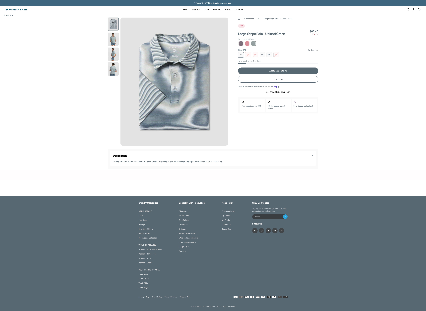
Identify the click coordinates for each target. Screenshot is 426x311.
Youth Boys (143, 287)
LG (255, 55)
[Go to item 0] (113, 24)
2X (269, 55)
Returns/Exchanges (187, 233)
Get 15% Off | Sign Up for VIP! (278, 92)
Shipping (182, 229)
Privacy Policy (143, 297)
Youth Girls (143, 283)
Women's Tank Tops (147, 254)
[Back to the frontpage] (239, 19)
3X (276, 55)
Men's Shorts (144, 233)
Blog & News (184, 247)
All (259, 19)
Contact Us (226, 224)
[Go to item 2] (113, 39)
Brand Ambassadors (187, 242)
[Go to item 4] (113, 69)
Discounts (183, 224)
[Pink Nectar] (247, 43)
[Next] (222, 87)
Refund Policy (157, 297)
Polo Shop (142, 220)
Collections (249, 19)
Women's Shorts (145, 263)
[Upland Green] (253, 43)
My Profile (226, 220)
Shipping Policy (185, 297)
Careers (182, 251)
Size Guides (184, 220)
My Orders (226, 216)
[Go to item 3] (113, 54)
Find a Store (184, 216)
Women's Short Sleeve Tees (150, 249)
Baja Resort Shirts (145, 229)
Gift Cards (183, 211)
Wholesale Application (188, 238)
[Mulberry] (241, 43)
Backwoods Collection (147, 238)
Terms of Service (171, 297)
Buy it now (278, 79)
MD (248, 55)
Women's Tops (144, 258)
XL (262, 55)
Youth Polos (143, 279)
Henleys (141, 224)
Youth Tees (143, 274)
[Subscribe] (285, 216)
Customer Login (228, 211)
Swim (140, 216)
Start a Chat (226, 229)
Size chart (314, 50)
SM (241, 55)
